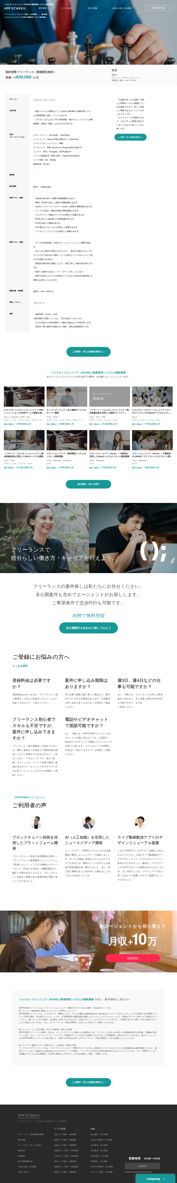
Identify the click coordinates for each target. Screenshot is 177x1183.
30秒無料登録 (158, 7)
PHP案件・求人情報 (99, 1161)
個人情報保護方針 (25, 1161)
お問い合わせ (23, 1172)
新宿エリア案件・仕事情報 (65, 1139)
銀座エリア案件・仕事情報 (65, 1172)
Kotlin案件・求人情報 (99, 1155)
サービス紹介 (67, 8)
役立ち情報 (92, 8)
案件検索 (43, 8)
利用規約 (21, 1155)
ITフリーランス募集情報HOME (31, 1134)
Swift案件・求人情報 (99, 1150)
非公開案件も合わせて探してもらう (88, 628)
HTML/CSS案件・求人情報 (102, 1166)
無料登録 (132, 958)
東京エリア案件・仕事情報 (65, 1161)
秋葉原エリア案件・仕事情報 (66, 1150)
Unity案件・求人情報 (99, 1145)
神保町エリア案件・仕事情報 (66, 1166)
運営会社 (21, 1150)
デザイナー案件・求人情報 (102, 1172)
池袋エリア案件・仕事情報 (65, 1145)
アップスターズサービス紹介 (30, 1145)
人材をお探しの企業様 (121, 8)
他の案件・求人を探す (88, 483)
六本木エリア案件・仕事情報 (66, 1155)
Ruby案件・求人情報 (99, 1134)
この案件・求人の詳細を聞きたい (130, 137)
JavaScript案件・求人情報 (101, 1139)
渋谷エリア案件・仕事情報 (65, 1134)
